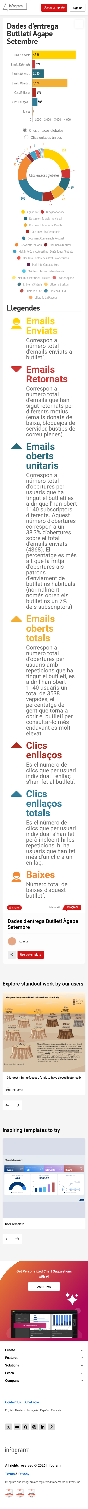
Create (10, 1350)
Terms (10, 1474)
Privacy (23, 1474)
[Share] (12, 955)
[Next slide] (17, 1105)
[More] (79, 24)
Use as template (54, 7)
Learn (9, 1373)
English (9, 1410)
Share (15, 907)
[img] (54, 54)
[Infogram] (15, 7)
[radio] (44, 130)
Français (56, 1410)
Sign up (77, 8)
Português (32, 1410)
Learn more (44, 1286)
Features (11, 1358)
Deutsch (20, 1410)
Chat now (32, 1402)
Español (44, 1410)
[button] (31, 212)
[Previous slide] (7, 1105)
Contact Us (13, 1402)
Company (12, 1381)
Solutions (12, 1365)
